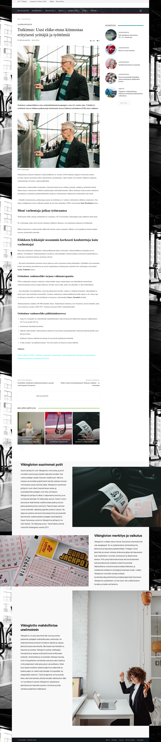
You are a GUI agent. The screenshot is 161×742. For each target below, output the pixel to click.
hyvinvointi (58, 436)
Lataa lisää (123, 103)
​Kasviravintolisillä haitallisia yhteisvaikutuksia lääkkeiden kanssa (129, 79)
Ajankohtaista (26, 19)
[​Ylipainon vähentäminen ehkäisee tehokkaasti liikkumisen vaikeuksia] (111, 92)
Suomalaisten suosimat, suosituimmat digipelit (31, 441)
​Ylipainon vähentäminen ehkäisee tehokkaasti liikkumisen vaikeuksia (130, 93)
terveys (121, 88)
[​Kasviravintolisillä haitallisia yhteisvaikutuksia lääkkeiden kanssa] (111, 78)
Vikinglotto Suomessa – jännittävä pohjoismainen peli (86, 441)
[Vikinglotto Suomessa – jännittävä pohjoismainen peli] (86, 428)
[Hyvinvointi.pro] (27, 396)
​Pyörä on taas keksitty (126, 50)
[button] (140, 10)
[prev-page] (19, 448)
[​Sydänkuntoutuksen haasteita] (111, 63)
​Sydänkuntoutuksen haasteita (129, 65)
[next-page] (22, 448)
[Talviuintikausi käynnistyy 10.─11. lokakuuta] (111, 35)
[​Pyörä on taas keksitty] (111, 49)
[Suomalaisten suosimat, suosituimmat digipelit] (31, 428)
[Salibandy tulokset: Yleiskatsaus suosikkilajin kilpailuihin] (58, 428)
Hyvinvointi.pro (25, 40)
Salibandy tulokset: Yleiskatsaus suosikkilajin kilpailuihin (58, 441)
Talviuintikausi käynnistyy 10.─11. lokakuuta (128, 36)
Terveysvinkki (30, 436)
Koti (19, 19)
